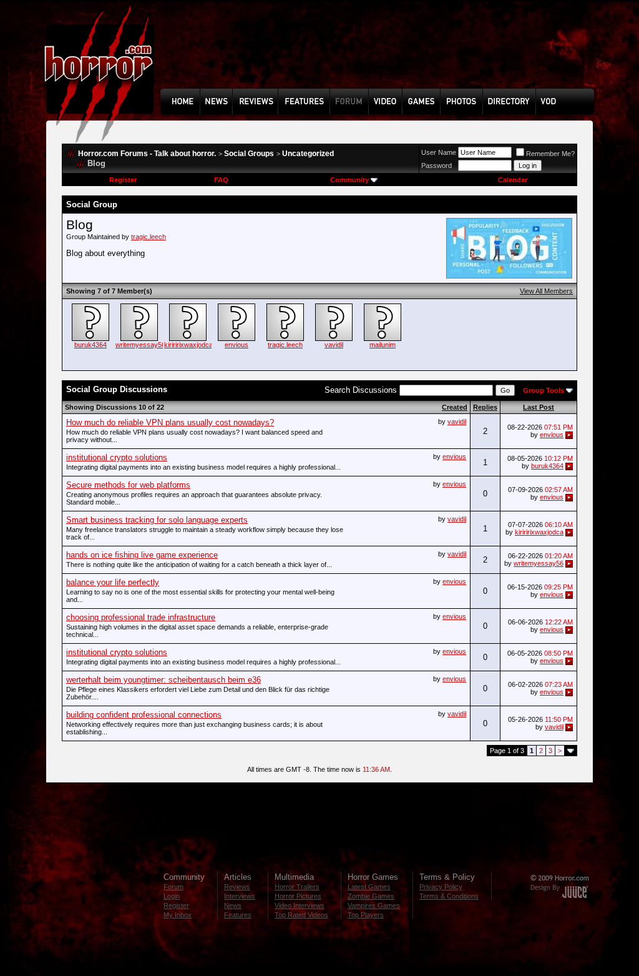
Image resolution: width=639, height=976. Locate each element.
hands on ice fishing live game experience (142, 554)
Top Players (366, 915)
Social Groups (249, 153)
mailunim (382, 344)
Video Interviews (299, 905)
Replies (485, 407)
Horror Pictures (298, 896)
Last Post (538, 407)
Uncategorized (308, 153)
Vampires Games (374, 905)
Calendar (512, 180)
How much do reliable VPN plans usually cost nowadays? (170, 422)
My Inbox (177, 915)
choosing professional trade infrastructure (140, 617)
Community (349, 180)
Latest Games (369, 886)
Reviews (237, 886)
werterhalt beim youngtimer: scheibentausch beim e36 (163, 679)
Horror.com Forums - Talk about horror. (147, 153)
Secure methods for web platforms (128, 485)
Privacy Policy (440, 886)
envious (236, 344)
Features (237, 915)
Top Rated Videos (301, 915)
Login (171, 896)
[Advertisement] (381, 54)
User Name (438, 152)
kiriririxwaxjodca (188, 344)
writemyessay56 (140, 344)
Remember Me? (550, 153)
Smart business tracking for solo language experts (157, 520)
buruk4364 (90, 344)
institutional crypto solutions (116, 457)
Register (123, 180)
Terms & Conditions (449, 896)
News (232, 905)
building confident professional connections (144, 714)
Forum (173, 886)
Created (454, 407)
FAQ (221, 180)
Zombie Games (371, 896)
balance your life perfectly (112, 582)
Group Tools (543, 390)
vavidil (333, 344)
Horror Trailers (297, 886)
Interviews (239, 896)
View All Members (546, 291)
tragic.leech (148, 236)
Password (436, 165)
